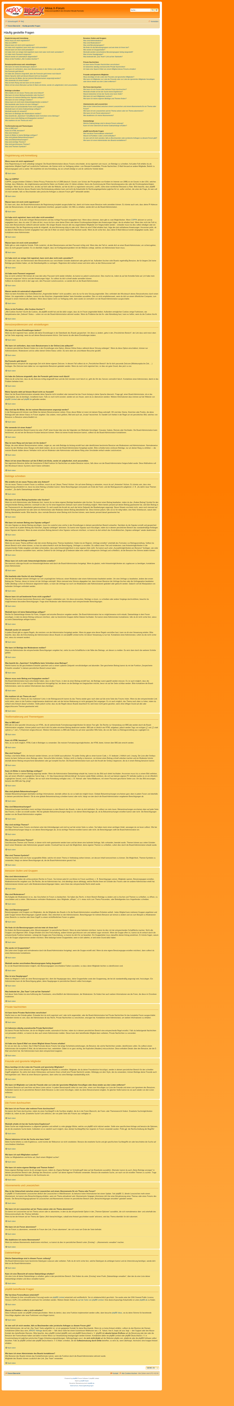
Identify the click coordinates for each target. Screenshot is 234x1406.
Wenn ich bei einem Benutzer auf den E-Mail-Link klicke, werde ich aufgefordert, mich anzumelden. (41, 85)
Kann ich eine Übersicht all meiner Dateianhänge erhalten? (105, 126)
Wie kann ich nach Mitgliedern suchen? (97, 96)
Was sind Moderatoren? (92, 43)
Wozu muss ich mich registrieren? (17, 41)
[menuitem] (21, 21)
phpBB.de (28, 399)
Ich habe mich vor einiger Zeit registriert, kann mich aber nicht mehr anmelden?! (34, 52)
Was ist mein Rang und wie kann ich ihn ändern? (23, 83)
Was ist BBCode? (11, 128)
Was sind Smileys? (12, 133)
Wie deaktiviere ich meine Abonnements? (98, 115)
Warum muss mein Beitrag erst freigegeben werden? (24, 118)
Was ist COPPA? (11, 43)
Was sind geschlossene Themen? (17, 144)
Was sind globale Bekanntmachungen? (19, 137)
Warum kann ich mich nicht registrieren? (20, 45)
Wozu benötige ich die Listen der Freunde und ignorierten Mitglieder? (108, 77)
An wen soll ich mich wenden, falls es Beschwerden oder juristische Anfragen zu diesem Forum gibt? (120, 138)
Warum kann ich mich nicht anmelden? (19, 50)
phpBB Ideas (117, 1313)
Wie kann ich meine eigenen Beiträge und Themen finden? (105, 99)
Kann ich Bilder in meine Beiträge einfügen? (21, 135)
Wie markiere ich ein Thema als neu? (18, 120)
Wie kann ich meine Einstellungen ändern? (21, 67)
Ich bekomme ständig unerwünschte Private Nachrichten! (104, 67)
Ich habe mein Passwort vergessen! (18, 54)
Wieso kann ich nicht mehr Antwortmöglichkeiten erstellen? (26, 102)
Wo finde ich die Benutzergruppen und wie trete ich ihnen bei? (106, 47)
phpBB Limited (11, 399)
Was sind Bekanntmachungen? (16, 140)
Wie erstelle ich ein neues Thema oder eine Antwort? (24, 93)
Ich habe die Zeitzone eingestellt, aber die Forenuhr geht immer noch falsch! (33, 74)
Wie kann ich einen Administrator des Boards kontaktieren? (105, 140)
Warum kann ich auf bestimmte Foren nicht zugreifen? (25, 107)
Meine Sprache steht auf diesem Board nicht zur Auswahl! (26, 76)
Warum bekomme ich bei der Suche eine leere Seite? (103, 94)
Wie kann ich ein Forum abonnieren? (96, 113)
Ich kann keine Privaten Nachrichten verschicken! (101, 64)
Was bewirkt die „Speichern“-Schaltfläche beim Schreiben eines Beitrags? (32, 116)
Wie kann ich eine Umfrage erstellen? (19, 100)
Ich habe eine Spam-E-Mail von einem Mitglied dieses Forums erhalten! (109, 69)
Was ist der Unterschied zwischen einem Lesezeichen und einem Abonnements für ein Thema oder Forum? (119, 107)
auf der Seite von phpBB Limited (91, 1300)
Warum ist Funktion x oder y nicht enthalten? (99, 136)
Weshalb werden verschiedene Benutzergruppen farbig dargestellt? (108, 52)
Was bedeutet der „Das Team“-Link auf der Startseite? (103, 57)
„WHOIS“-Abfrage (35, 1331)
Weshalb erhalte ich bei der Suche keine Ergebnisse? (103, 92)
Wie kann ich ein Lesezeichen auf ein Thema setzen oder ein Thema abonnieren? (113, 111)
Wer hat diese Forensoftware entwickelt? (98, 133)
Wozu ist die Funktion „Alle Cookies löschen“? (22, 59)
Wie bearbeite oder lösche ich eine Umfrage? (21, 104)
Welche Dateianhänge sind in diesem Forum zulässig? (103, 123)
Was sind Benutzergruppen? (93, 45)
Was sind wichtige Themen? (15, 142)
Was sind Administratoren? (93, 41)
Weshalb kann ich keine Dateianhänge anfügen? (23, 109)
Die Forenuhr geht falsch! (14, 71)
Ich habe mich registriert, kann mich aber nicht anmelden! (26, 47)
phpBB (74, 1378)
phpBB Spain (84, 1381)
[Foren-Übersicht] (24, 11)
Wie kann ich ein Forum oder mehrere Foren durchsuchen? (105, 89)
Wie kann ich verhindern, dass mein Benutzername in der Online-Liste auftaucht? (35, 69)
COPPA (134, 220)
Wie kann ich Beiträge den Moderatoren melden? (23, 114)
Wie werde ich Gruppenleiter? (94, 50)
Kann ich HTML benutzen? (15, 131)
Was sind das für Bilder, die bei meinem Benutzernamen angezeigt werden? (33, 78)
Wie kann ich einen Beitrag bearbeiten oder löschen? (24, 95)
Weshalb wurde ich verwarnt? (16, 111)
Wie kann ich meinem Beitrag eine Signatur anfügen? (24, 97)
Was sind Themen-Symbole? (15, 147)
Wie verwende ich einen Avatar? (17, 80)
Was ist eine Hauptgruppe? (93, 54)
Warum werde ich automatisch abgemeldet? (21, 57)
